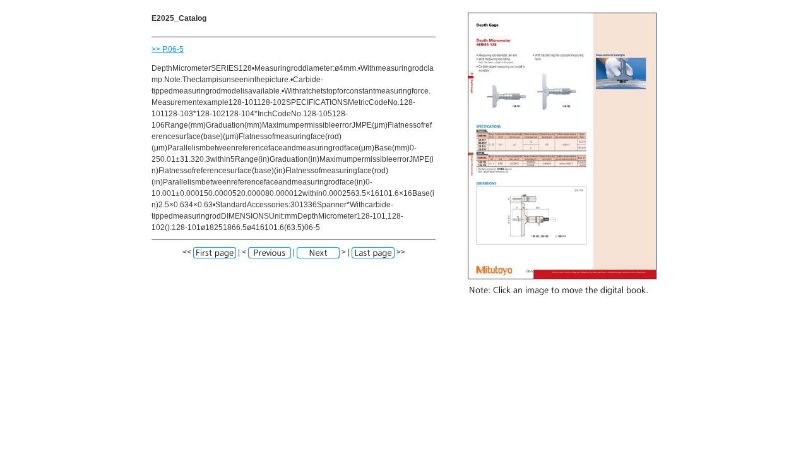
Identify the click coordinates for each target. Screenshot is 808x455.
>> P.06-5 (168, 49)
